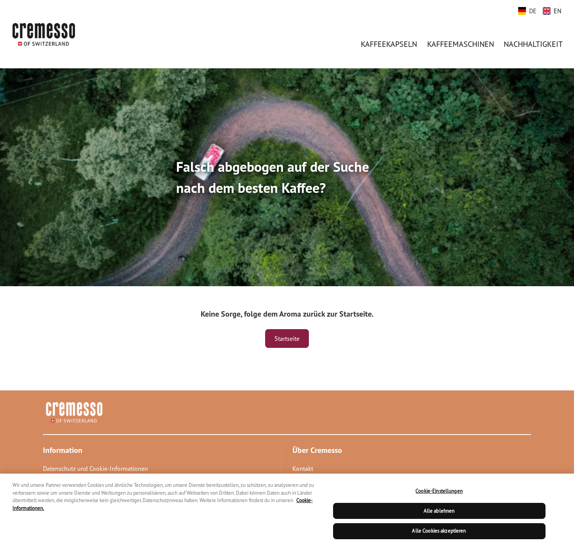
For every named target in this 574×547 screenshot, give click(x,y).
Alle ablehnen (439, 511)
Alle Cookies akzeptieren (439, 530)
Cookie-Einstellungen (439, 491)
